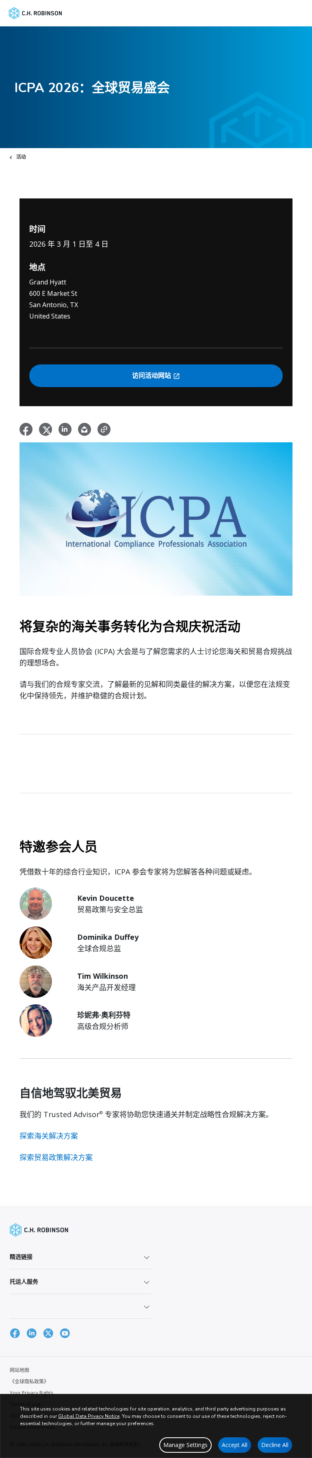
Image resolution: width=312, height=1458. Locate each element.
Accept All (234, 1445)
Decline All (274, 1445)
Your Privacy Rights (31, 1392)
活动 (21, 156)
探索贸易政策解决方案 (56, 1157)
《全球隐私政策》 (29, 1381)
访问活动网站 (152, 375)
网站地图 (19, 1370)
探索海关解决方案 (49, 1136)
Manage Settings (185, 1445)
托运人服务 (24, 1281)
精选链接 (21, 1256)
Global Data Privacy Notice (88, 1416)
